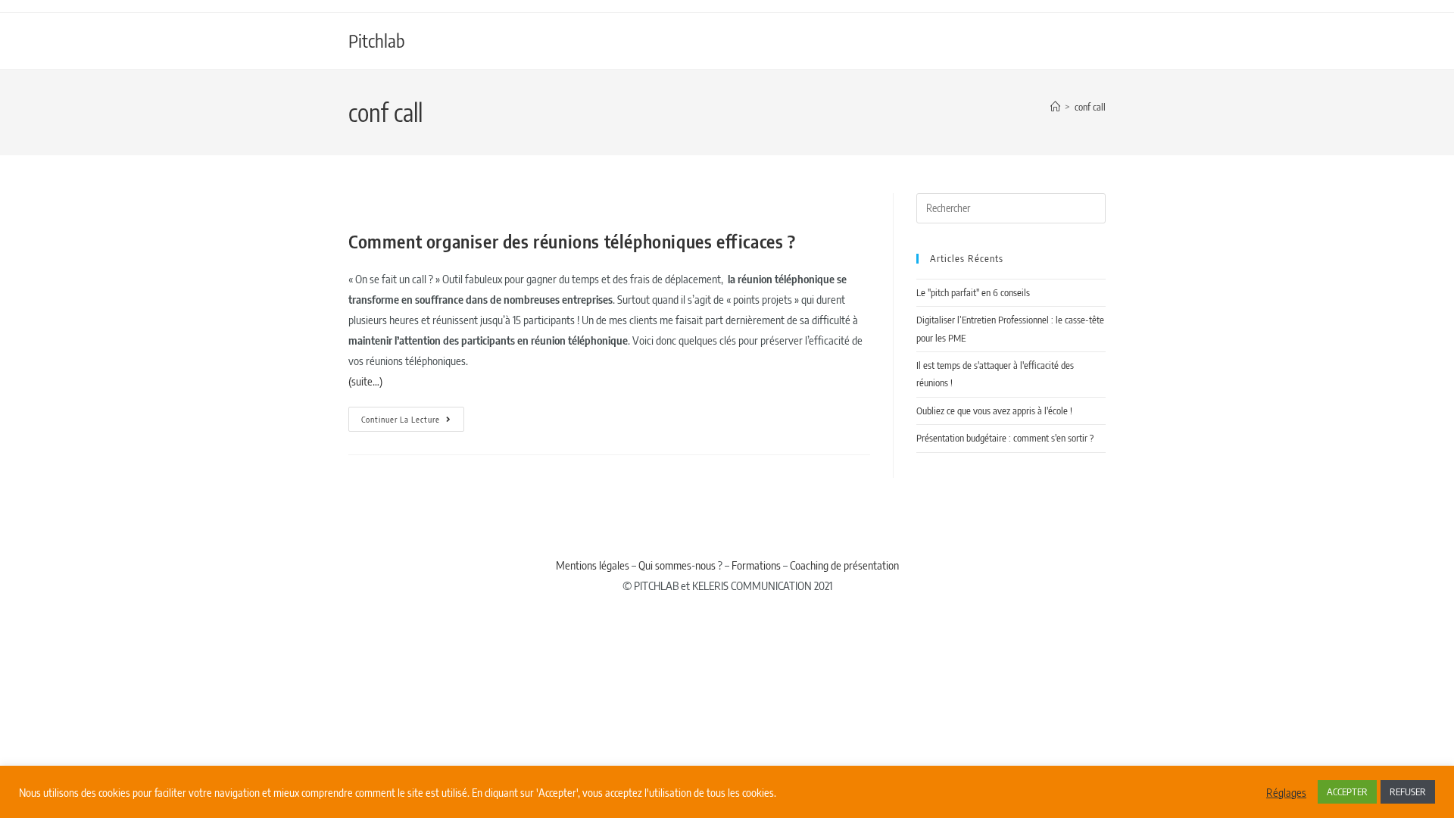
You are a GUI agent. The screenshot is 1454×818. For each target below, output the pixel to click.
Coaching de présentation (844, 565)
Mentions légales (592, 565)
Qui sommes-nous (677, 565)
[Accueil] (1055, 107)
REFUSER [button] (1408, 791)
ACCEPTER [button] (1347, 791)
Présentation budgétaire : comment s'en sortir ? (1005, 438)
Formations (756, 565)
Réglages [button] (1286, 792)
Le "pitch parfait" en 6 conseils (973, 292)
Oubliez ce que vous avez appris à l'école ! (994, 410)
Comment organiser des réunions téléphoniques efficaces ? (572, 240)
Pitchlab (376, 40)
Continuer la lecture (412, 415)
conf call (1090, 107)
